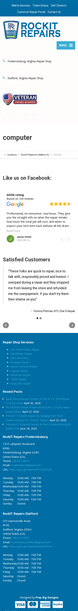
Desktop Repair (19, 362)
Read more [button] (13, 231)
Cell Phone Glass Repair (24, 349)
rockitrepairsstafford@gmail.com (31, 542)
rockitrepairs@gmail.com (26, 465)
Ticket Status (40, 5)
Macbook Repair (20, 375)
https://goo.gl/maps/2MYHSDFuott (30, 469)
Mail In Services (21, 5)
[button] (68, 240)
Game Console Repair (23, 366)
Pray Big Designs (47, 597)
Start (38, 318)
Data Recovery (19, 358)
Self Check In (58, 5)
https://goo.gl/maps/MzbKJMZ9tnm (31, 546)
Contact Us (54, 11)
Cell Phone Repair (21, 354)
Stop (40, 318)
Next (72, 325)
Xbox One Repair (20, 383)
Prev (6, 325)
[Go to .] (4, 154)
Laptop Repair (19, 371)
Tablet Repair (18, 379)
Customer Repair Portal (31, 11)
